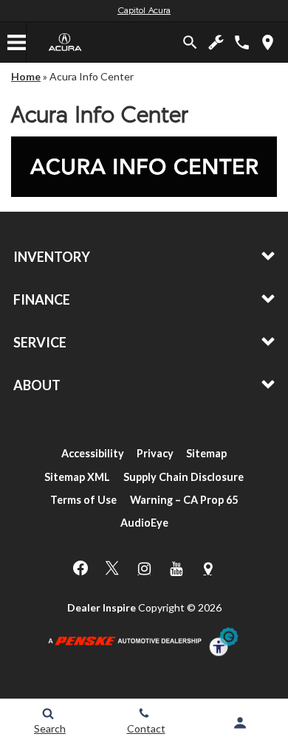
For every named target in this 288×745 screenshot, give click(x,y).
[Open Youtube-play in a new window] (176, 568)
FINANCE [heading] (41, 299)
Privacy (155, 453)
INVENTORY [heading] (51, 257)
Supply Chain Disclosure (183, 477)
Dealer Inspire (101, 607)
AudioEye (144, 522)
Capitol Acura (144, 11)
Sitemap (206, 453)
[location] (267, 42)
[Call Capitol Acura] (242, 42)
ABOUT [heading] (37, 385)
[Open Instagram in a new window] (144, 568)
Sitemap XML (77, 477)
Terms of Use (83, 499)
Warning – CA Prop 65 (184, 499)
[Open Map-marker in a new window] (207, 568)
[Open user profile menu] (240, 723)
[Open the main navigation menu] (17, 42)
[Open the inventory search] (190, 42)
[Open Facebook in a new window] (80, 567)
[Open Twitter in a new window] (112, 567)
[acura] (65, 42)
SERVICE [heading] (39, 342)
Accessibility (92, 453)
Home (26, 76)
